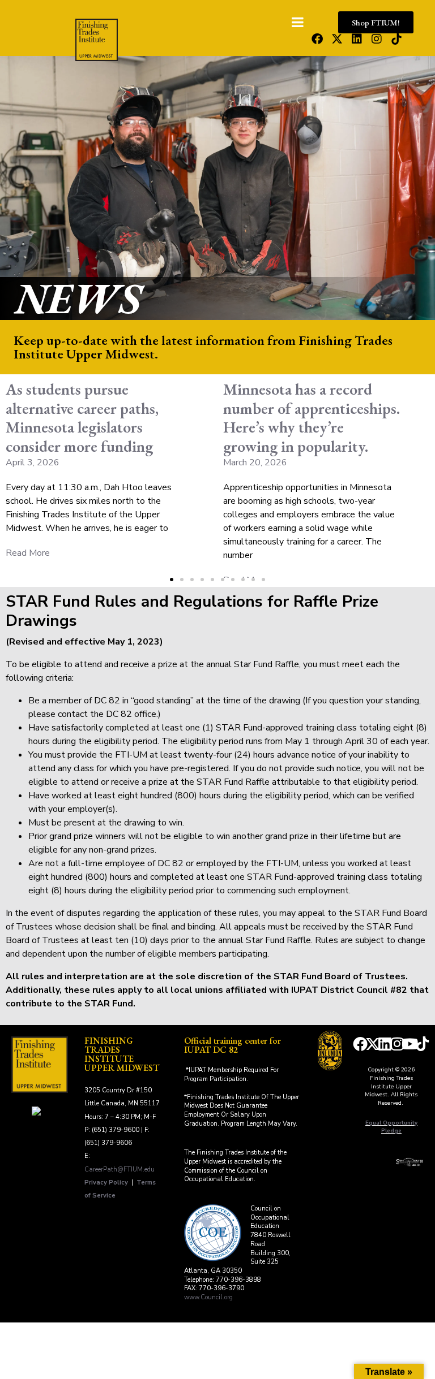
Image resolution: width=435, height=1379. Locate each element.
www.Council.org (208, 1297)
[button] (171, 579)
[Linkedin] (356, 39)
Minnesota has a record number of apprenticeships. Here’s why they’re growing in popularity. (311, 417)
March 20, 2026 (255, 462)
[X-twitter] (337, 39)
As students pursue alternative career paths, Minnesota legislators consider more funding (82, 417)
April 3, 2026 (32, 462)
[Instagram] (376, 39)
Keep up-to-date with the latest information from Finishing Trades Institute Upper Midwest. (203, 346)
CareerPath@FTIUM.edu (119, 1169)
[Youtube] (410, 1043)
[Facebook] (317, 39)
